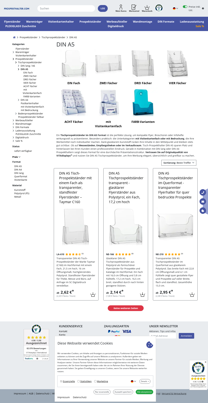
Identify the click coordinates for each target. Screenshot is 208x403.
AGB (31, 393)
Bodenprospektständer (30, 113)
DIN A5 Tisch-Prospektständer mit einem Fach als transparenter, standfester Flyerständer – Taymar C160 (75, 187)
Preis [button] (15, 156)
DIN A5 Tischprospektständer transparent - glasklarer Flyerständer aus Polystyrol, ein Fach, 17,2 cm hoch (126, 187)
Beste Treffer (177, 162)
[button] (121, 8)
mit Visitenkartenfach (32, 91)
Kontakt (63, 331)
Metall (17, 196)
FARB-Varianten (31, 96)
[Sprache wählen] (133, 381)
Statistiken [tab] (86, 381)
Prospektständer (24, 58)
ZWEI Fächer (30, 76)
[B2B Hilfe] (203, 8)
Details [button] (144, 381)
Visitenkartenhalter (26, 55)
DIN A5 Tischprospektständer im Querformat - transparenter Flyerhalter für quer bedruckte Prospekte (175, 185)
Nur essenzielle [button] (102, 391)
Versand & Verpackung (174, 393)
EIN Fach (28, 72)
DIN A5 (24, 69)
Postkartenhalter (30, 103)
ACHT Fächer (30, 86)
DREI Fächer (29, 79)
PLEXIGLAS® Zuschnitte (28, 134)
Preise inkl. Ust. (195, 8)
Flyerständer (22, 48)
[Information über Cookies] (203, 210)
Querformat (20, 176)
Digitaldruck (22, 137)
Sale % (19, 140)
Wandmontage (23, 123)
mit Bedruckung (29, 110)
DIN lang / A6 (28, 65)
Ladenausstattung (25, 130)
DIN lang (19, 173)
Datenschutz (80, 397)
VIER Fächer (29, 82)
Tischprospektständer (30, 62)
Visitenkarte (20, 179)
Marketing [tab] (102, 381)
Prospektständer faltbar (31, 116)
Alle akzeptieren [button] (144, 391)
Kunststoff (19, 189)
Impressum (63, 397)
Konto (62, 334)
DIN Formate (22, 127)
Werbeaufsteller (24, 120)
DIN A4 (24, 99)
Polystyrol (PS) (21, 193)
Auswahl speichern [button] (123, 391)
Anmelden (186, 335)
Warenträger (22, 52)
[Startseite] (16, 8)
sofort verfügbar (23, 150)
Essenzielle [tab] (69, 381)
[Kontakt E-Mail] (203, 201)
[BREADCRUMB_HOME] (14, 37)
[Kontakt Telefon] (203, 192)
